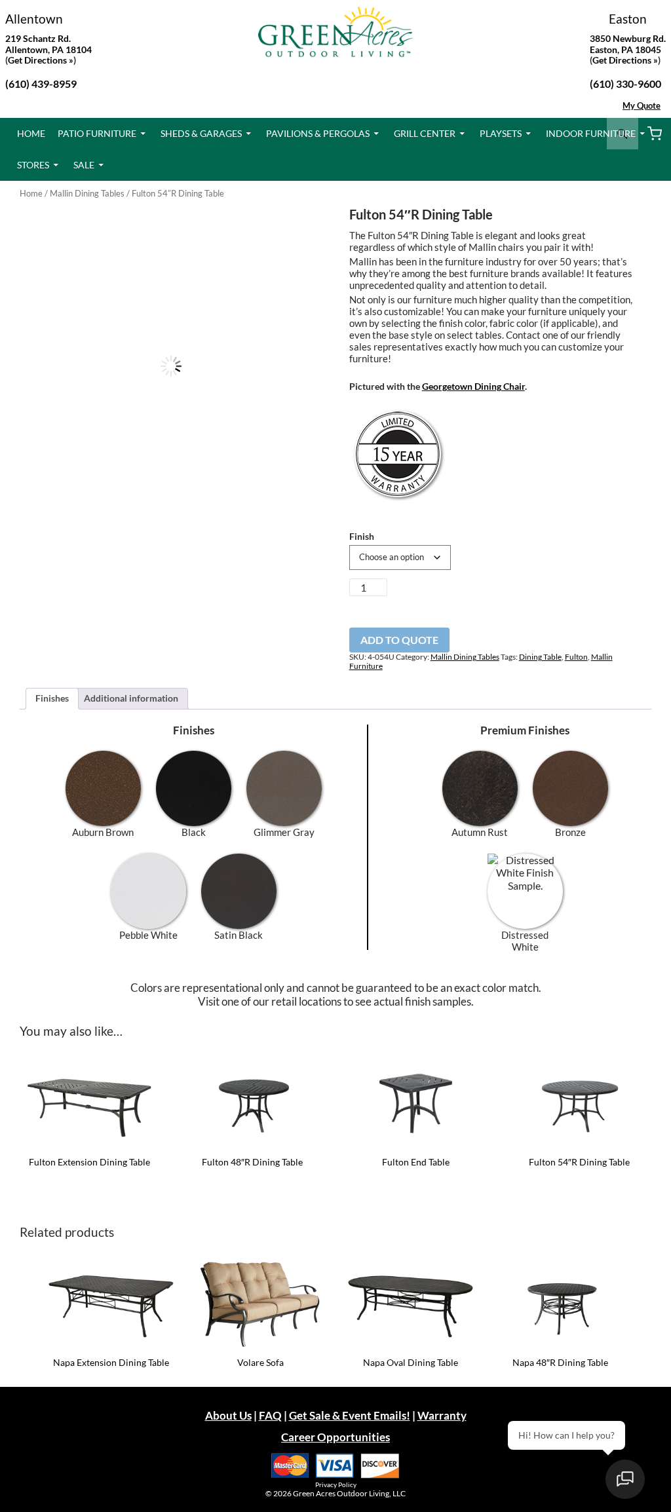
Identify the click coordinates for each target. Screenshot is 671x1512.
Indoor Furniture (591, 133)
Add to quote (399, 639)
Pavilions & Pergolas (318, 133)
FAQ (270, 1415)
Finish (361, 536)
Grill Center (424, 133)
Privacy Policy (335, 1484)
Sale (83, 164)
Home (31, 133)
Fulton (576, 657)
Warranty (442, 1415)
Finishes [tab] (52, 698)
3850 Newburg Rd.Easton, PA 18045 (628, 44)
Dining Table (540, 657)
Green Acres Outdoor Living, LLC (349, 1493)
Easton (628, 18)
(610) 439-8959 (41, 83)
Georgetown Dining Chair (473, 386)
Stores (33, 164)
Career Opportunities (335, 1437)
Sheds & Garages (201, 133)
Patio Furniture (97, 133)
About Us (228, 1415)
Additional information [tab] (131, 698)
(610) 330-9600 (625, 83)
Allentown (34, 18)
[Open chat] (625, 1479)
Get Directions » (625, 60)
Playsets (501, 133)
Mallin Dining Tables (87, 193)
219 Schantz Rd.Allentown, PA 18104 (48, 44)
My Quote (642, 105)
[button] (301, 230)
